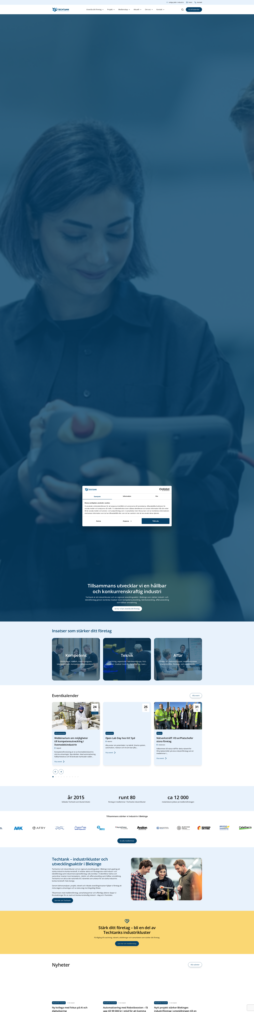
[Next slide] (61, 771)
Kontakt (199, 2)
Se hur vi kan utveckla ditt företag (127, 609)
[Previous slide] (55, 771)
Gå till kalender (194, 9)
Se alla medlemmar (127, 841)
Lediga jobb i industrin (176, 2)
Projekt (110, 9)
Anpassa (126, 521)
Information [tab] (127, 496)
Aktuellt (136, 9)
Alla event (196, 695)
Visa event (59, 762)
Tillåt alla (155, 521)
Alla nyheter (195, 965)
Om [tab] (156, 496)
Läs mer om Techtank (62, 900)
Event (190, 2)
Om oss (148, 9)
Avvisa (98, 521)
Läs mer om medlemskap (127, 943)
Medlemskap (123, 9)
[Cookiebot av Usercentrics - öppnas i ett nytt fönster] (160, 489)
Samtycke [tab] (97, 496)
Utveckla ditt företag (94, 9)
